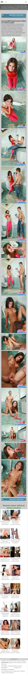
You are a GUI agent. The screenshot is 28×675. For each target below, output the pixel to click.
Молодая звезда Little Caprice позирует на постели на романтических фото (5, 617)
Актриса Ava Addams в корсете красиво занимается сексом (15, 615)
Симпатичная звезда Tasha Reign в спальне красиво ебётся (15, 560)
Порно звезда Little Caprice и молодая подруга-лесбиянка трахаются (15, 633)
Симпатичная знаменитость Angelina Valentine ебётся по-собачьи (15, 578)
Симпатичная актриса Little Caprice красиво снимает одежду (5, 578)
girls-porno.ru (11, 667)
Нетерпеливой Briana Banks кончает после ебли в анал (15, 523)
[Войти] (6, 2)
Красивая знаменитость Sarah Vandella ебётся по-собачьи (5, 560)
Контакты (14, 659)
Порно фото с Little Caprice (16, 499)
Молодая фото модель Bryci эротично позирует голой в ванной (15, 652)
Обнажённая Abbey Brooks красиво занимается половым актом (15, 542)
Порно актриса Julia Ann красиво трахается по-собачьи (5, 597)
